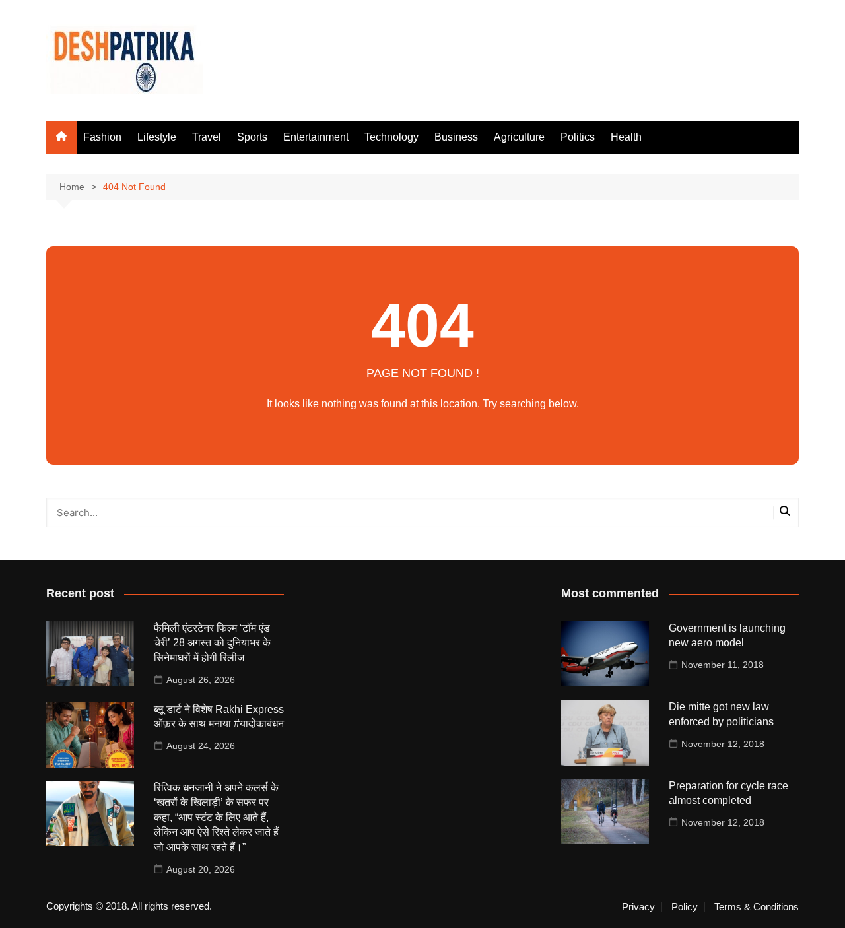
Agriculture (519, 137)
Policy (684, 907)
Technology (391, 137)
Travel (206, 137)
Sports (252, 137)
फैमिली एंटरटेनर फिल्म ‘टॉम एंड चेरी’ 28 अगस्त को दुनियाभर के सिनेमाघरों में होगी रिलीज (212, 642)
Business (456, 137)
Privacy (638, 907)
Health (626, 137)
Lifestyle (156, 137)
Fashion (102, 137)
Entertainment (316, 137)
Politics (577, 137)
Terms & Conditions (756, 907)
